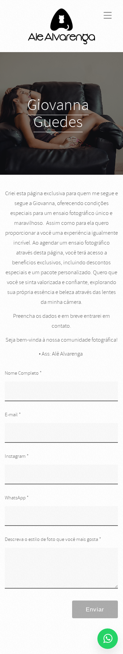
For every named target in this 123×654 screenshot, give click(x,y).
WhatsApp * (17, 498)
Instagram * (17, 456)
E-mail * (13, 414)
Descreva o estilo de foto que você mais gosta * (53, 539)
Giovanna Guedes (58, 113)
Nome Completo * (23, 373)
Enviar (95, 609)
